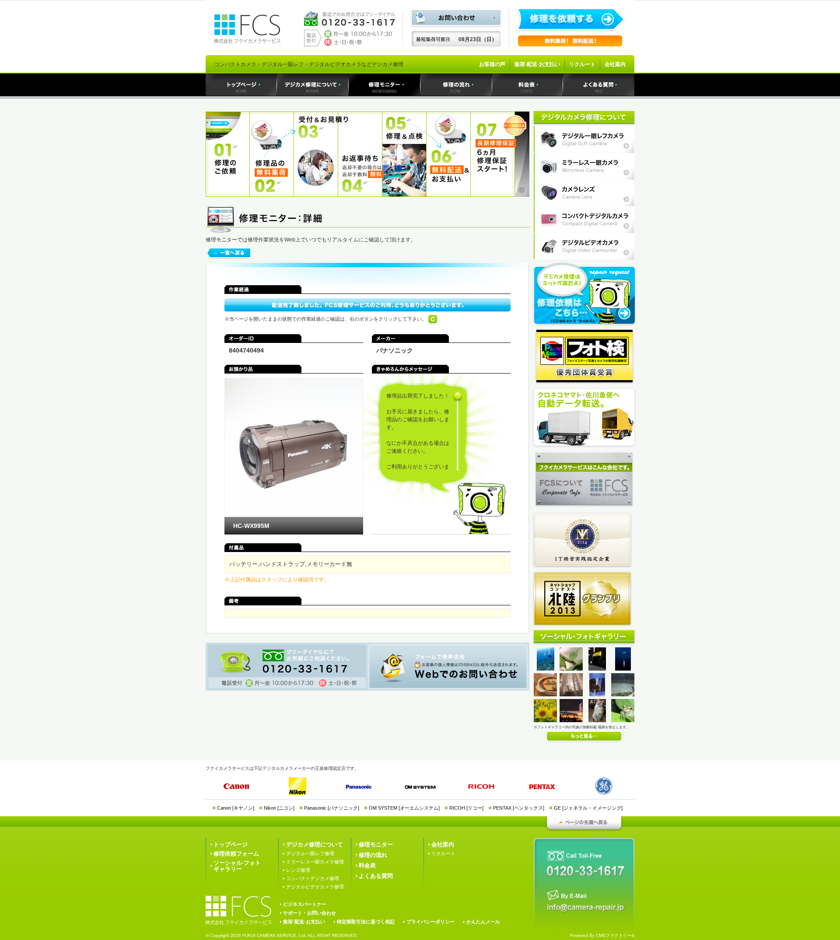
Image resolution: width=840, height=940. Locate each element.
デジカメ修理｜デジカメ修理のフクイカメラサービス (313, 84)
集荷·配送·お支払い (537, 64)
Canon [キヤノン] (235, 808)
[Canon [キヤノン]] (236, 787)
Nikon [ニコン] (279, 808)
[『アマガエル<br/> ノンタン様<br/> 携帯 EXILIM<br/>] (626, 720)
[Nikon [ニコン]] (297, 786)
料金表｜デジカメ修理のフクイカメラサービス (527, 84)
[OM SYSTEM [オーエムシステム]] (420, 787)
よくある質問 (376, 876)
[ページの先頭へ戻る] (584, 829)
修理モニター (376, 844)
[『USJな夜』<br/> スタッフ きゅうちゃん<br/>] (577, 720)
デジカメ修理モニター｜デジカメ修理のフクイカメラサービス (384, 84)
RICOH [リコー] (466, 808)
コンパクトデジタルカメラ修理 (584, 219)
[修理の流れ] (367, 195)
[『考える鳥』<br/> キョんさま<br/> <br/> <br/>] (625, 694)
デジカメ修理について (314, 844)
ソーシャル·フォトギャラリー (237, 866)
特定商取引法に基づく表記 (366, 921)
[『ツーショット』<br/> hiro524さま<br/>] (549, 720)
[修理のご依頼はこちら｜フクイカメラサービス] (570, 30)
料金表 (367, 865)
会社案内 (615, 64)
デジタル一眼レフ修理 (310, 853)
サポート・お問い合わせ (309, 913)
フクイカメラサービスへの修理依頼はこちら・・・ (584, 294)
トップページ (231, 844)
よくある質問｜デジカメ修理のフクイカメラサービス (598, 84)
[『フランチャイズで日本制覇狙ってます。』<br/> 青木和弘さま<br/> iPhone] (597, 668)
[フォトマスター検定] (584, 356)
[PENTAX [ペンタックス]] (542, 787)
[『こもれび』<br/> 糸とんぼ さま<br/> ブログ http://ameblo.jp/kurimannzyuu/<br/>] (575, 694)
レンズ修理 (298, 870)
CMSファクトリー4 (615, 935)
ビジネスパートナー (304, 904)
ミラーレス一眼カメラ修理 (584, 166)
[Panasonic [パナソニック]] (359, 787)
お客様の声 (492, 64)
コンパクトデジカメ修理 (312, 878)
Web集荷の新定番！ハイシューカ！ (584, 417)
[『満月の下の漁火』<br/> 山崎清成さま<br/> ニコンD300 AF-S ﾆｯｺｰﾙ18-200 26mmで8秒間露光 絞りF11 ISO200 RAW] (623, 668)
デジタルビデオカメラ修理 (584, 246)
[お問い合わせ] (456, 26)
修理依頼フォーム (236, 853)
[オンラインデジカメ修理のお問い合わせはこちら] (581, 901)
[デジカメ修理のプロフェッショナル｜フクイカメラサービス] (247, 22)
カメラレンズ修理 (584, 192)
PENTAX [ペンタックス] (518, 808)
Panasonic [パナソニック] (331, 808)
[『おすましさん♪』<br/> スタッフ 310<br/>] (597, 720)
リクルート (582, 64)
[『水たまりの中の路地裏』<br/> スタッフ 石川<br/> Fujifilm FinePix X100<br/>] (597, 694)
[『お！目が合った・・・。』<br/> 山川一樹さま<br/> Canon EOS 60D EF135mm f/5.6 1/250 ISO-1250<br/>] (577, 668)
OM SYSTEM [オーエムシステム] (404, 808)
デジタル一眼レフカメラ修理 (584, 139)
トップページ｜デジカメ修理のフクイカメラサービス (241, 84)
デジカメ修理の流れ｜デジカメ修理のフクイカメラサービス (456, 84)
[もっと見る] (584, 741)
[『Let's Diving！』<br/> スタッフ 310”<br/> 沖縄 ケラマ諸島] (545, 668)
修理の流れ (373, 855)
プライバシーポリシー (430, 921)
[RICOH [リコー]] (482, 786)
